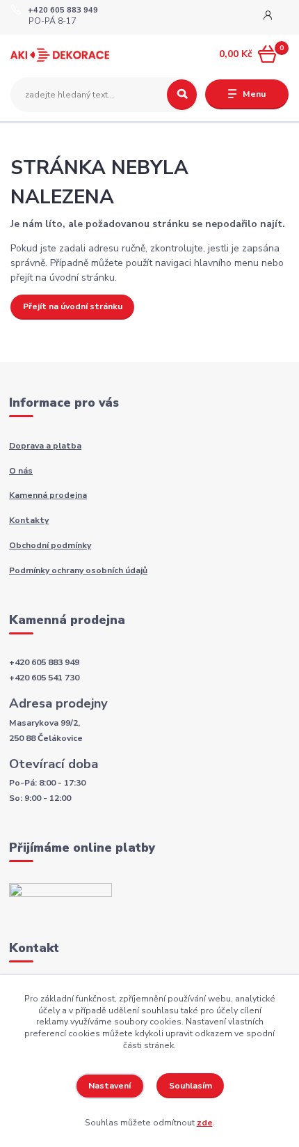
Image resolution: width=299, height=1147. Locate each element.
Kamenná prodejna (48, 495)
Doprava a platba (45, 445)
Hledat (182, 94)
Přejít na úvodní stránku (72, 306)
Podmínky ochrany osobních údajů (78, 570)
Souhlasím (190, 1085)
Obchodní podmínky (50, 545)
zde (205, 1122)
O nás (21, 470)
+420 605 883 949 (63, 10)
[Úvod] (60, 54)
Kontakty (29, 520)
